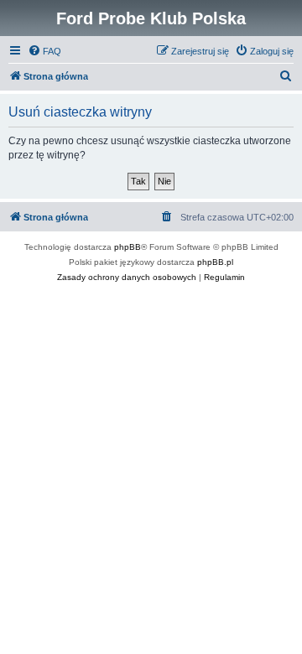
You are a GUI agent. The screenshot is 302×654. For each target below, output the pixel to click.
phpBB (127, 247)
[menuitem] (44, 51)
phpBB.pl (215, 262)
